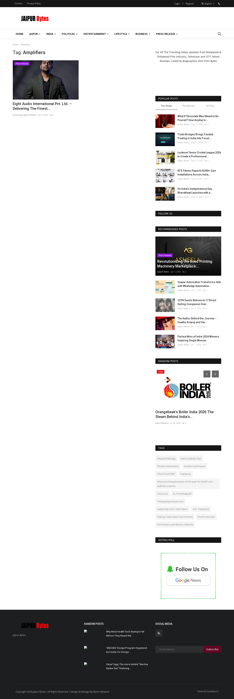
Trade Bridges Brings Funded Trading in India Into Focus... (195, 136)
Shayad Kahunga (166, 458)
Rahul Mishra (162, 423)
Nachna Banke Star (191, 458)
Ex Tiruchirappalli (182, 493)
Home (19, 34)
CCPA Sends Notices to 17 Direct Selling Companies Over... (197, 302)
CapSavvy (185, 474)
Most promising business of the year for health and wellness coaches (185, 484)
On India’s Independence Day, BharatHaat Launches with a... (195, 190)
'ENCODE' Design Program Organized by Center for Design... (126, 650)
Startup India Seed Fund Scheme (175, 516)
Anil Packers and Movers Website (175, 524)
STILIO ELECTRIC (166, 474)
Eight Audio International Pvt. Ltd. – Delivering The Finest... (42, 106)
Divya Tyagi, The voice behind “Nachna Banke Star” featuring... (127, 666)
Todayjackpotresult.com (170, 501)
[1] (219, 3)
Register (190, 3)
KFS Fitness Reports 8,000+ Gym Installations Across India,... (197, 172)
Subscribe (212, 649)
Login (177, 3)
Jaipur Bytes (184, 124)
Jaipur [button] (34, 34)
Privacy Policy (34, 3)
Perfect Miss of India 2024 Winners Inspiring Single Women (198, 338)
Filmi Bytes (210, 61)
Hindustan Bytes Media (24, 114)
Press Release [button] (166, 34)
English (207, 3)
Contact (18, 3)
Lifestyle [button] (121, 34)
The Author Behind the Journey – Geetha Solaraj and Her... (197, 320)
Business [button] (141, 34)
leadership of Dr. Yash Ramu (172, 509)
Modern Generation (168, 466)
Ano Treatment (201, 509)
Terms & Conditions (207, 691)
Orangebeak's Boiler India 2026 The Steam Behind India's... (184, 414)
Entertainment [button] (95, 34)
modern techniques (194, 466)
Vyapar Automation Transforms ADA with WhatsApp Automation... (199, 284)
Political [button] (69, 34)
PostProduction (206, 516)
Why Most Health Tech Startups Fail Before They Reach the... (125, 633)
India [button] (50, 34)
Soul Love (162, 493)
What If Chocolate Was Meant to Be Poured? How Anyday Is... (198, 118)
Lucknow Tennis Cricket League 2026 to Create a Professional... (199, 154)
